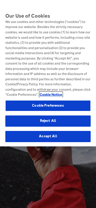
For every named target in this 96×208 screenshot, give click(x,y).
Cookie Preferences (48, 105)
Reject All (48, 120)
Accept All (48, 136)
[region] (48, 73)
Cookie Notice (51, 94)
